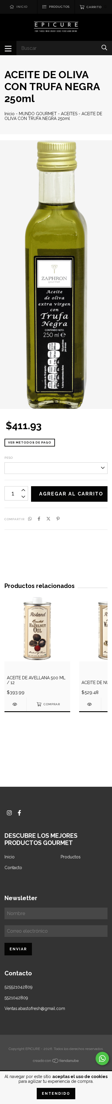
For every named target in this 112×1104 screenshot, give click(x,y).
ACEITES (69, 113)
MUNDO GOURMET (38, 113)
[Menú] (8, 48)
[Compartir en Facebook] (39, 518)
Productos (71, 856)
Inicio (9, 113)
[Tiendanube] (56, 1062)
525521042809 (18, 987)
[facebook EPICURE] (19, 813)
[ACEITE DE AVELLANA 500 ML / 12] (15, 704)
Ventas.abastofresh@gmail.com (34, 1008)
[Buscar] (104, 47)
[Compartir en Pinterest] (58, 518)
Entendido (56, 1093)
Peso (8, 457)
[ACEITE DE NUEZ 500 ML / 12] (90, 704)
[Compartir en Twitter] (48, 518)
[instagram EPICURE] (9, 813)
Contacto (13, 867)
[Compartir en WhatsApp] (30, 518)
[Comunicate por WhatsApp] (102, 1058)
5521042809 (16, 997)
